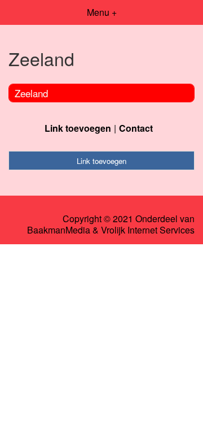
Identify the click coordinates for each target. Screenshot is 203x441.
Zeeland (31, 93)
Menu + (102, 12)
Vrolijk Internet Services (148, 230)
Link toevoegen (78, 128)
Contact (136, 128)
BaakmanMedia (58, 230)
